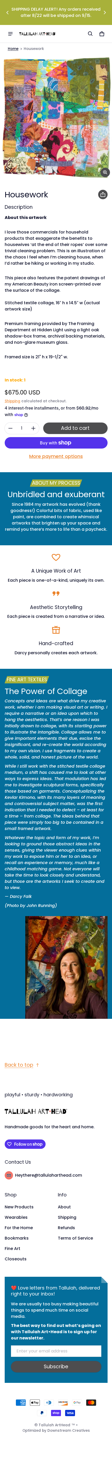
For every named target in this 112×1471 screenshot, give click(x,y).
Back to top (19, 1064)
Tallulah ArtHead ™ (57, 1425)
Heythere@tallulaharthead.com (48, 1175)
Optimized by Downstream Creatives (56, 1430)
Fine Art (12, 1249)
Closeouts (16, 1259)
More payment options (56, 456)
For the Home (19, 1228)
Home (13, 48)
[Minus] (10, 428)
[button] (90, 34)
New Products (19, 1207)
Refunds (66, 1228)
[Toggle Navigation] (10, 34)
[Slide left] (7, 12)
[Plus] (33, 428)
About (64, 1207)
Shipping (12, 401)
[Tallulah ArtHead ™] (37, 33)
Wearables (16, 1217)
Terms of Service (75, 1238)
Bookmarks (17, 1238)
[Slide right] (105, 12)
